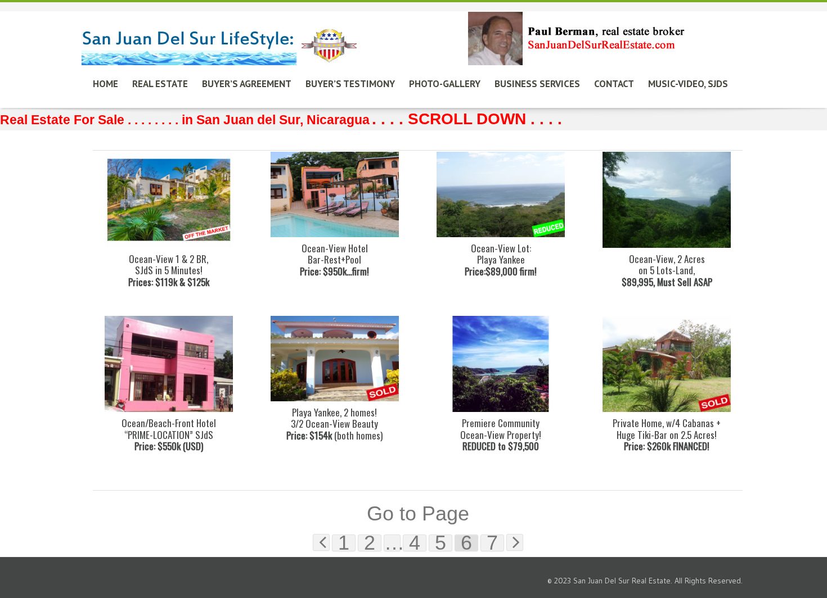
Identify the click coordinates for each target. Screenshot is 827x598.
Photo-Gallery (444, 84)
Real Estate (160, 84)
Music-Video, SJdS (688, 84)
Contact (614, 84)
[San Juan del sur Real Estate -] (385, 35)
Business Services (537, 84)
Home (105, 84)
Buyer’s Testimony (350, 84)
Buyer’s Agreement (246, 84)
